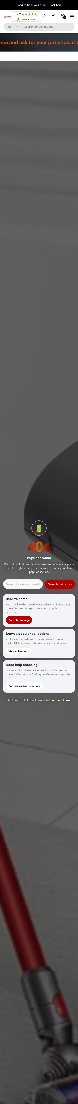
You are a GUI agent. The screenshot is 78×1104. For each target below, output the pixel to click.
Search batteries (60, 584)
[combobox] (39, 27)
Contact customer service (24, 686)
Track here (55, 5)
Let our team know (58, 700)
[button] (53, 15)
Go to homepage (19, 620)
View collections (19, 651)
